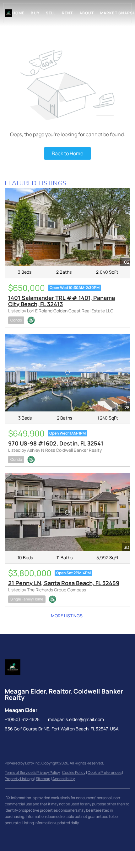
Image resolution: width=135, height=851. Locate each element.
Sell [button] (51, 13)
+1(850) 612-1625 (22, 719)
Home (18, 13)
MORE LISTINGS (67, 616)
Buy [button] (35, 13)
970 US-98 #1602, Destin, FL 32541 (55, 443)
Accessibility (63, 778)
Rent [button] (67, 13)
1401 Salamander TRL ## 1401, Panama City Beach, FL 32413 (61, 301)
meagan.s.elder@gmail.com (76, 719)
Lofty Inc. (33, 763)
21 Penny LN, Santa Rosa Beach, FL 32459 (63, 583)
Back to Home (67, 153)
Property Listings (19, 778)
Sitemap (43, 778)
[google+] (22, 743)
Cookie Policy (73, 772)
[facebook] (9, 743)
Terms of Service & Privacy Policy (32, 772)
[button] (8, 13)
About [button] (86, 13)
